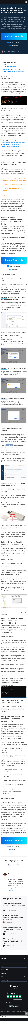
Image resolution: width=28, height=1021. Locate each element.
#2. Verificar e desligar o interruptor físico (14, 184)
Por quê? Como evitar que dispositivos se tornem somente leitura (14, 71)
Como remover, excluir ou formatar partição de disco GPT (12, 929)
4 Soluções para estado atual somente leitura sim (13, 65)
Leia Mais (10, 890)
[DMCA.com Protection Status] (17, 1006)
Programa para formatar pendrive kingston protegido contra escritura (13, 917)
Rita (5, 51)
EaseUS (9, 150)
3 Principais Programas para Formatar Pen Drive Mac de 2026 (13, 941)
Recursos (4, 958)
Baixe (9, 445)
